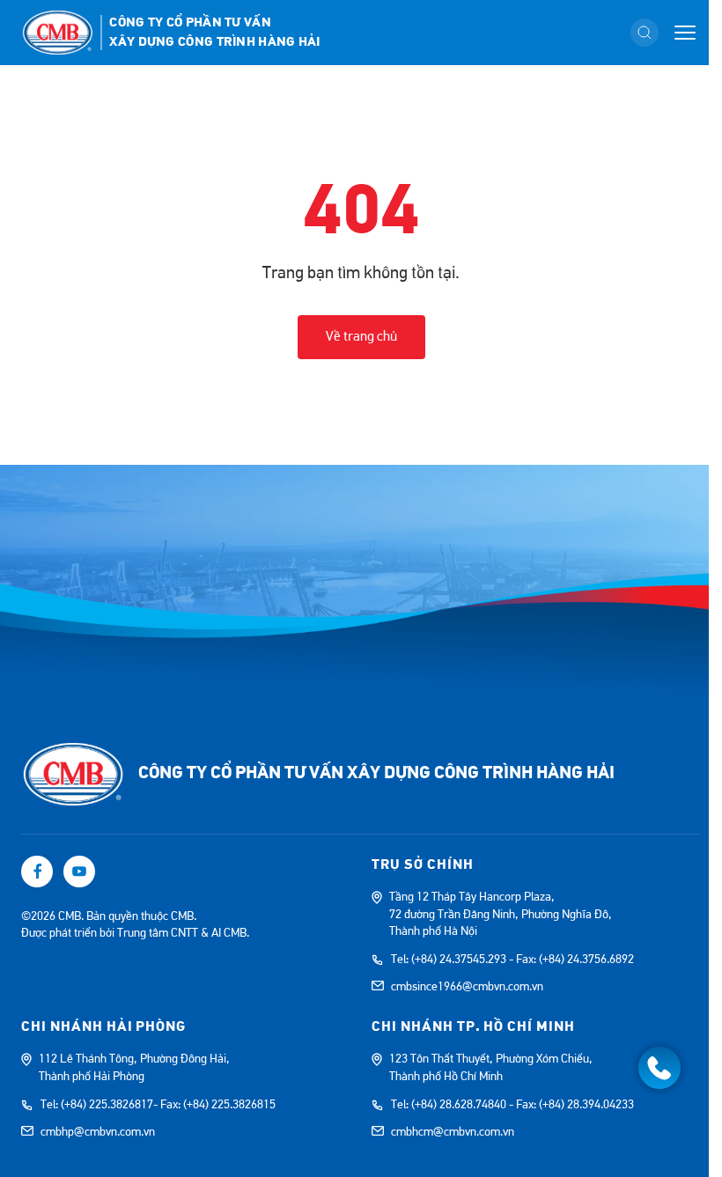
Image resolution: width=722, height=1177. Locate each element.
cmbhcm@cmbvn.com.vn (452, 1132)
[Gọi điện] (659, 1068)
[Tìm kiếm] (644, 32)
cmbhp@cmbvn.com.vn (98, 1132)
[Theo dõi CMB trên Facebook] (37, 871)
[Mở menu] (685, 32)
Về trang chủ (361, 336)
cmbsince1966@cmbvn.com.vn (467, 987)
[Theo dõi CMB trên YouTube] (79, 871)
